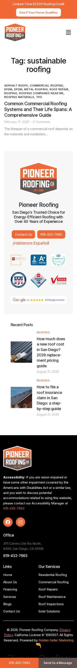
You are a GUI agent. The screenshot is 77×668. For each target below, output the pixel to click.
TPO (39, 97)
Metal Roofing (36, 89)
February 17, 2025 (16, 122)
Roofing (10, 93)
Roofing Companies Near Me (41, 93)
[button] (68, 32)
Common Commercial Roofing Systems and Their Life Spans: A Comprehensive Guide (38, 109)
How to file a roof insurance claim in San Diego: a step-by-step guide (49, 398)
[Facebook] (8, 522)
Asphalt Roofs (16, 85)
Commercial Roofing (46, 85)
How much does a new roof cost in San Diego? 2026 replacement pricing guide (51, 352)
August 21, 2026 (48, 371)
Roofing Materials (19, 97)
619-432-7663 (13, 508)
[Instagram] (20, 522)
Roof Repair (59, 89)
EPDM (8, 89)
